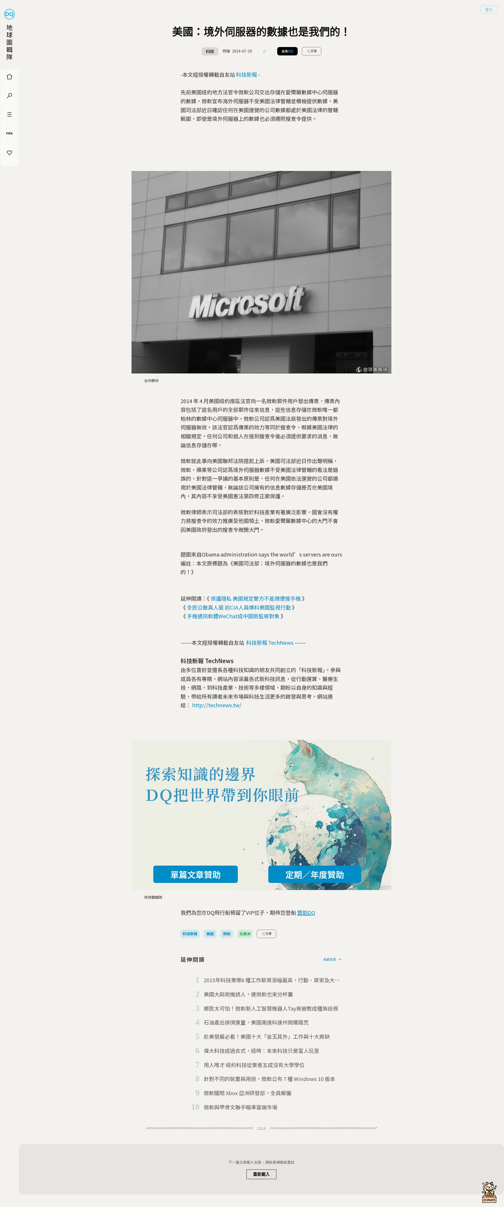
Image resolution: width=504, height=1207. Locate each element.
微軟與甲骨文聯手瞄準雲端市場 (240, 1107)
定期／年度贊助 (314, 874)
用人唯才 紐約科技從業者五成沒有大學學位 (254, 1065)
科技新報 (246, 74)
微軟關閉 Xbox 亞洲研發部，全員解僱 (247, 1093)
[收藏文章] (264, 51)
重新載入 (261, 1174)
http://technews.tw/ (217, 705)
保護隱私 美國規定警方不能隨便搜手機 (256, 598)
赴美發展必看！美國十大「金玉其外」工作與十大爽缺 (267, 1036)
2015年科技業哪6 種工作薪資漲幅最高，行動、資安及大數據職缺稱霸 (272, 980)
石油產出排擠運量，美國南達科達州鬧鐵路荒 (256, 1022)
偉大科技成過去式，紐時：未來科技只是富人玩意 (261, 1050)
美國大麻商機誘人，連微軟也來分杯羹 (248, 994)
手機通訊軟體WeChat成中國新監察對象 (233, 616)
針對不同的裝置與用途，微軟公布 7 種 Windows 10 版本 (269, 1079)
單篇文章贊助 (195, 874)
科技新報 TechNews (269, 642)
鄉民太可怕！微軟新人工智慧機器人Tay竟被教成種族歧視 (271, 1008)
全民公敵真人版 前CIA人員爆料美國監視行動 (239, 607)
